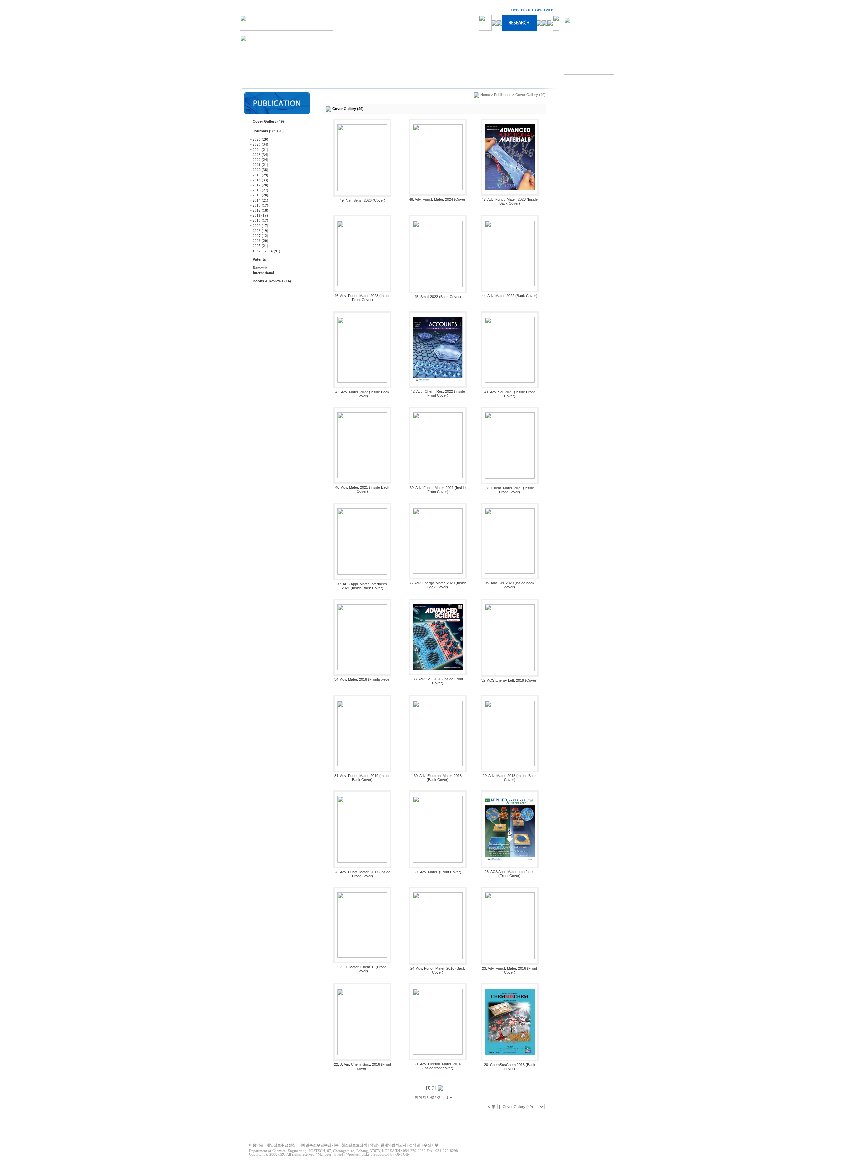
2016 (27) (260, 190)
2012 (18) (260, 210)
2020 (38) (260, 170)
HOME (514, 10)
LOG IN (536, 10)
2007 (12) (260, 236)
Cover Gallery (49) (268, 121)
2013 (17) (260, 205)
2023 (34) (260, 155)
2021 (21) (260, 165)
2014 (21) (260, 200)
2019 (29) (260, 175)
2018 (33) (260, 180)
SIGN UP (547, 10)
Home (485, 95)
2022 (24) (260, 160)
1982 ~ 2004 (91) (266, 251)
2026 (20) (260, 139)
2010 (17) (260, 220)
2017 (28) (260, 185)
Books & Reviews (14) (272, 281)
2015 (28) (260, 195)
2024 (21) (260, 150)
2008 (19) (260, 231)
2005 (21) (260, 246)
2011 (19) (260, 215)
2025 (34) (260, 144)
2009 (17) (260, 226)
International (263, 273)
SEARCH (525, 10)
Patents (259, 259)
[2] (434, 1088)
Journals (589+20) (268, 131)
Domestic (260, 268)
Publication (502, 95)
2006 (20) (260, 241)
